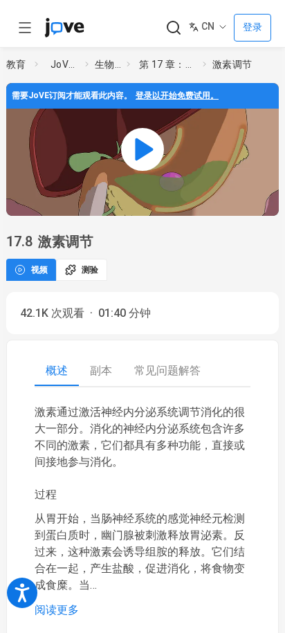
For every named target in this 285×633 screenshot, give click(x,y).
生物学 (108, 64)
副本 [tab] (101, 370)
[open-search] (173, 28)
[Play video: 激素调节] (142, 149)
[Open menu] (25, 28)
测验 (90, 270)
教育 (16, 64)
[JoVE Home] (64, 27)
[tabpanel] (142, 511)
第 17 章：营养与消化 (168, 64)
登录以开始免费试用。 (177, 95)
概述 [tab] (57, 370)
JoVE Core (65, 64)
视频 (39, 270)
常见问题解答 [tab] (167, 370)
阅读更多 (57, 609)
